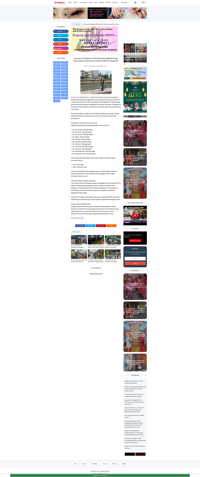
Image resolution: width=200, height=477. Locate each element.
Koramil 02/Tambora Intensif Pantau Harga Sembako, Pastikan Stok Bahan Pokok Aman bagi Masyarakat (78, 262)
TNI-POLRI (57, 101)
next (125, 64)
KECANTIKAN (57, 74)
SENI (64, 95)
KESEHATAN (65, 74)
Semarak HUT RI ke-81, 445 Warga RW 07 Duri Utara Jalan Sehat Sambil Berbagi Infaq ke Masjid (135, 181)
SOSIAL (57, 98)
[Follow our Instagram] (61, 48)
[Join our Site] (61, 52)
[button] (111, 225)
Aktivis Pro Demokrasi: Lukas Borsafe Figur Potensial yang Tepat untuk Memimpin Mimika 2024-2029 (134, 409)
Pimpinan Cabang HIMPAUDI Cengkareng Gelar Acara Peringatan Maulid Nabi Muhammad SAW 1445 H (134, 432)
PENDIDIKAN (65, 89)
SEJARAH (56, 95)
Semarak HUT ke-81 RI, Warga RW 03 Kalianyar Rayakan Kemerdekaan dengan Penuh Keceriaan (135, 157)
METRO (64, 77)
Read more (135, 145)
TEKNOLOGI (65, 98)
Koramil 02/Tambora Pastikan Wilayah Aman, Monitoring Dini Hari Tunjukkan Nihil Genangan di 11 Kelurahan (96, 248)
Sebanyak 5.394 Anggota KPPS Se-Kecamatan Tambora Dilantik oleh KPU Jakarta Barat (134, 402)
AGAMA (57, 62)
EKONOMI (57, 68)
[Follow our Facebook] (61, 31)
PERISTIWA (57, 92)
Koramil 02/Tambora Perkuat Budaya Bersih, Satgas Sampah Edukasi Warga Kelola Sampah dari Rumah (96, 262)
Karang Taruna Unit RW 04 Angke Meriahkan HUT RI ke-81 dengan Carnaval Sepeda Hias (135, 132)
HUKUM (64, 68)
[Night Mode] (136, 2)
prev (124, 64)
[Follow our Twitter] (61, 35)
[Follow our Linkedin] (61, 40)
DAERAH (64, 65)
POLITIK (64, 92)
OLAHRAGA (57, 83)
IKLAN (56, 71)
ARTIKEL (64, 62)
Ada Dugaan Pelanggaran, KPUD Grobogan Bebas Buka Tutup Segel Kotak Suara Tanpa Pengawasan (135, 440)
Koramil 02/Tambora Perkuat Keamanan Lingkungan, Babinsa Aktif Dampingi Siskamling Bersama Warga (112, 248)
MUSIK (56, 80)
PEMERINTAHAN (57, 89)
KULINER (57, 77)
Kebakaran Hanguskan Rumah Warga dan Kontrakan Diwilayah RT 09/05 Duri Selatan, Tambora (135, 388)
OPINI (64, 83)
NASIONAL (64, 80)
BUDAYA (57, 65)
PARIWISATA (65, 86)
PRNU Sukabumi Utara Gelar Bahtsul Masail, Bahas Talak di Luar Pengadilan (135, 362)
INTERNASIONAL (65, 71)
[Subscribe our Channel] (61, 44)
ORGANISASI (57, 86)
